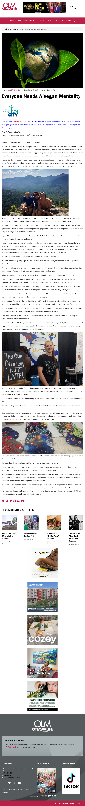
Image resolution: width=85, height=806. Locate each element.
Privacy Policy (75, 803)
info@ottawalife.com (13, 747)
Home (12, 21)
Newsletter (52, 21)
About (19, 21)
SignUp (68, 21)
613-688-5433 (8, 773)
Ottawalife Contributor (14, 90)
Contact (42, 21)
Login (61, 21)
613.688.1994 (8, 775)
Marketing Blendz (47, 795)
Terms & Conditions (61, 803)
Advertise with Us (30, 21)
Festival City (17, 29)
